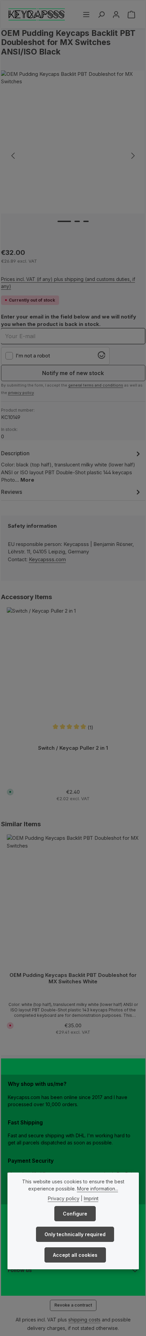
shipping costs (84, 1319)
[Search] (101, 14)
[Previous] (13, 156)
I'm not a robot (33, 356)
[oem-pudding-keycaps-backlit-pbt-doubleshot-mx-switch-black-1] (73, 142)
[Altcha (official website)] (101, 357)
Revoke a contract (73, 1305)
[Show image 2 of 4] (77, 221)
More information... (97, 1188)
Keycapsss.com (47, 559)
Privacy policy (63, 1198)
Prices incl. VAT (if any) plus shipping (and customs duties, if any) (68, 282)
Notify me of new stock (73, 373)
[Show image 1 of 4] (64, 221)
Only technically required (75, 1234)
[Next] (132, 156)
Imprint (91, 1198)
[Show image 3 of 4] (86, 221)
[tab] (71, 466)
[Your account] (116, 14)
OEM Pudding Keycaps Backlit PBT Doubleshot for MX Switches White (73, 978)
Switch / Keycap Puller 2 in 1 (73, 748)
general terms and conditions (95, 385)
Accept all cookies (75, 1255)
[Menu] (86, 14)
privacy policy (21, 392)
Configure (75, 1214)
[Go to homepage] (37, 14)
